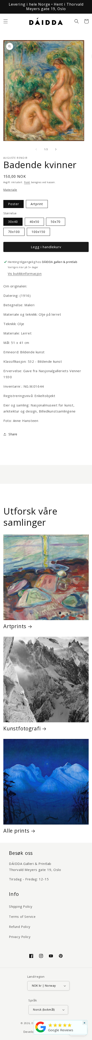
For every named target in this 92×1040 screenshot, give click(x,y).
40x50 (34, 221)
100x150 (38, 232)
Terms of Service (22, 916)
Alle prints (16, 830)
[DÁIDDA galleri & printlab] (40, 1032)
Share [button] (12, 434)
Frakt (27, 182)
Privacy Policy (19, 937)
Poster (13, 204)
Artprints (14, 626)
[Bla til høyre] (56, 149)
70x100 (14, 232)
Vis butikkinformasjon (25, 273)
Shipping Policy (20, 906)
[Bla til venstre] (36, 149)
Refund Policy (19, 927)
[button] (5, 21)
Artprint (37, 204)
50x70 (56, 221)
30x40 (13, 221)
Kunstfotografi (22, 728)
